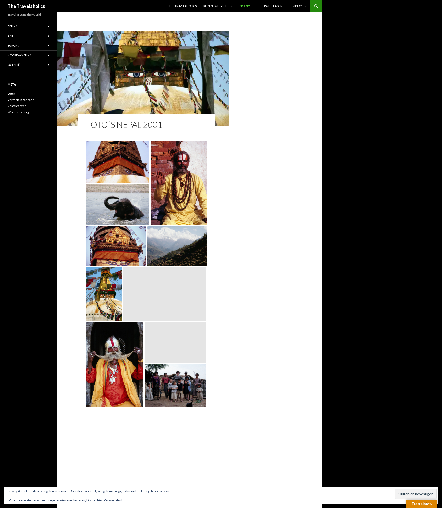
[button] (117, 162)
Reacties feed (17, 106)
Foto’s (245, 6)
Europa (13, 45)
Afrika (12, 26)
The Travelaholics (26, 6)
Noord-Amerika (19, 55)
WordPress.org (18, 112)
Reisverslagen (271, 6)
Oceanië (14, 64)
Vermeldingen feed (21, 100)
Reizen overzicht (216, 6)
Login (11, 94)
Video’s (298, 6)
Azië (11, 36)
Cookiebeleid (113, 500)
